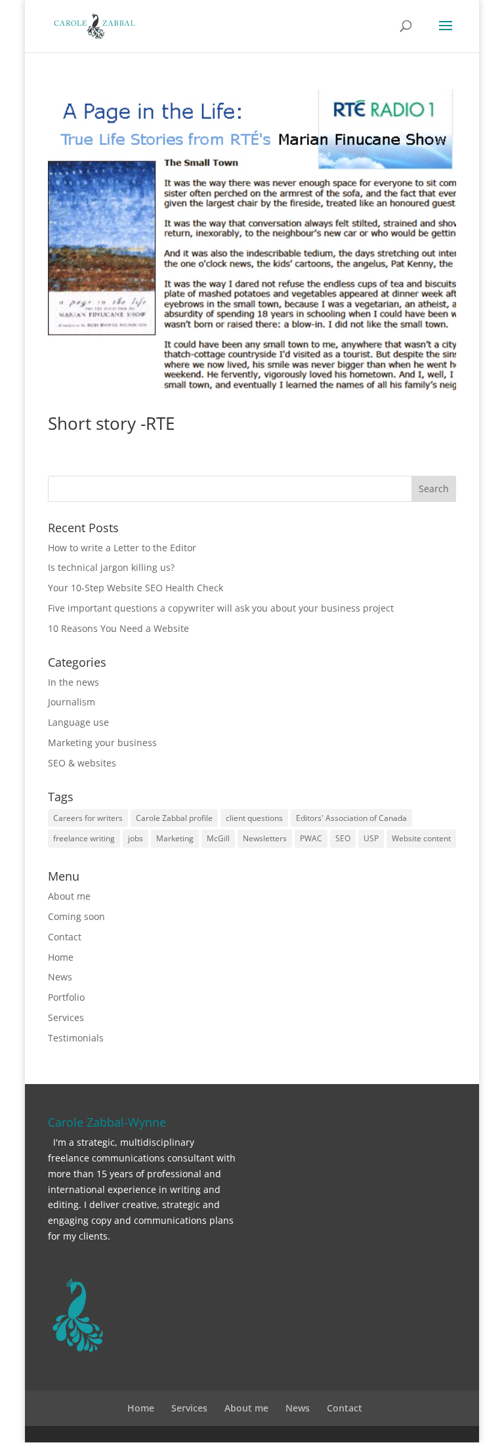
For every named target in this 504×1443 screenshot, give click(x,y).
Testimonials (76, 1038)
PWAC (311, 838)
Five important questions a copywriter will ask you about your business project (221, 608)
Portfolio (66, 997)
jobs (135, 838)
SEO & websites (82, 763)
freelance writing (84, 838)
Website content (421, 838)
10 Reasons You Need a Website (118, 628)
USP (371, 838)
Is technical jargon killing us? (111, 567)
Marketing (175, 838)
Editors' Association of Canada (351, 818)
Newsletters (265, 838)
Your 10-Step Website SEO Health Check (135, 587)
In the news (73, 682)
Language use (78, 722)
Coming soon (76, 916)
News (60, 977)
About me (69, 896)
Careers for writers (88, 818)
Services (66, 1017)
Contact (64, 937)
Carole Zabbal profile (174, 818)
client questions (254, 818)
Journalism (71, 702)
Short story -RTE (111, 423)
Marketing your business (102, 742)
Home (61, 957)
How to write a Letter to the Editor (122, 547)
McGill (218, 838)
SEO (342, 838)
